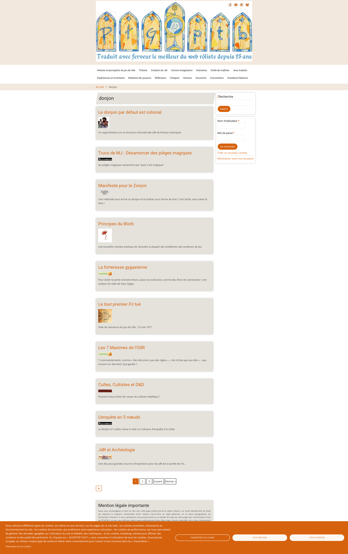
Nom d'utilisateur (227, 120)
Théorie (143, 70)
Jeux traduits (240, 70)
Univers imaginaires (181, 70)
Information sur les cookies (18, 546)
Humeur (187, 77)
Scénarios (201, 70)
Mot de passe (225, 133)
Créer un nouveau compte (232, 152)
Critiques (174, 77)
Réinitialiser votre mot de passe (235, 158)
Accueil (100, 87)
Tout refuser (260, 537)
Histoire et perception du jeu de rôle (116, 70)
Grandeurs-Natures (237, 77)
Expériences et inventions (111, 77)
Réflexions (160, 77)
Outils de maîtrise (220, 70)
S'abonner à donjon (154, 488)
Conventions (217, 77)
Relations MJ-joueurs (139, 77)
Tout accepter (317, 537)
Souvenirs (201, 77)
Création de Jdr (159, 70)
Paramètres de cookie (202, 537)
